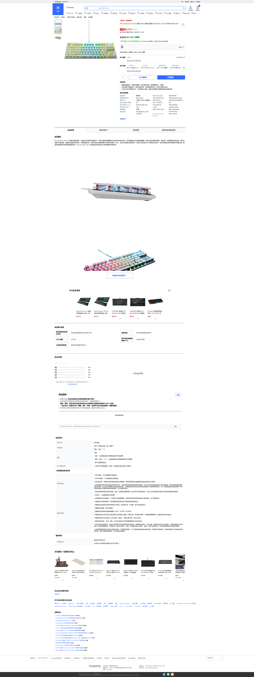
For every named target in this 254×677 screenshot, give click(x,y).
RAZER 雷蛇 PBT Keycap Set (64, 620)
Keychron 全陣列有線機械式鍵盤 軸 (65, 615)
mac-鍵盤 (172, 603)
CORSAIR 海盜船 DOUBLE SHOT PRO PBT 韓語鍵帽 (70, 640)
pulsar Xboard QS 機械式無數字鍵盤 (66, 645)
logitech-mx (71, 603)
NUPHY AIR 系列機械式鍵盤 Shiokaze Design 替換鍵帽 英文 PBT (73, 638)
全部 (86, 8)
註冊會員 (187, 1)
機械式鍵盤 (135, 603)
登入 (182, 1)
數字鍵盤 (92, 603)
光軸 (87, 603)
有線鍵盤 (90, 17)
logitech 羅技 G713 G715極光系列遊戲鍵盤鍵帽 (68, 630)
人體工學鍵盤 (79, 603)
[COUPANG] (95, 666)
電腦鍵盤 (110, 603)
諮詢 (178, 395)
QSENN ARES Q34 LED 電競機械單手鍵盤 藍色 (69, 618)
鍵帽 (116, 603)
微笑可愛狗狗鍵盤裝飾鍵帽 (63, 643)
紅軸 (105, 603)
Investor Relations (43, 657)
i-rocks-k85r (137, 606)
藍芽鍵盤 (145, 606)
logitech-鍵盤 (113, 606)
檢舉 (175, 426)
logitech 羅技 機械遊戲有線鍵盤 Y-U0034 (67, 635)
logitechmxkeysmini (124, 603)
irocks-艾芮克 (128, 606)
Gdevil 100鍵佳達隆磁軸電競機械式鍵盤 (66, 628)
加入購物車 (143, 77)
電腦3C (63, 17)
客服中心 (192, 1)
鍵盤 (85, 17)
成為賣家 (198, 1)
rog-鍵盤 (151, 606)
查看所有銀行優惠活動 (134, 71)
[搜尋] (184, 8)
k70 (93, 606)
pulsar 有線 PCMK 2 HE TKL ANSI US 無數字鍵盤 (69, 650)
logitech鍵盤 (157, 603)
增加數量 (127, 78)
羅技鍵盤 (105, 606)
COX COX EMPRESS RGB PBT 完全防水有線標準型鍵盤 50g (72, 633)
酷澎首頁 (57, 17)
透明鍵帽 (99, 603)
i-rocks (121, 606)
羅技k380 (57, 603)
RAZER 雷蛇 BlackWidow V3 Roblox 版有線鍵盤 (69, 625)
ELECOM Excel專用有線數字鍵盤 (65, 623)
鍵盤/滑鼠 (79, 17)
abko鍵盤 (142, 603)
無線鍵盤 (57, 594)
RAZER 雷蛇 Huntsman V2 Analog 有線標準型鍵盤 (69, 648)
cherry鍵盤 (87, 606)
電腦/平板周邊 (71, 17)
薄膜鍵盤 (149, 603)
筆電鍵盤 (165, 603)
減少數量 (127, 76)
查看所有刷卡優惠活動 (134, 60)
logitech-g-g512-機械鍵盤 (75, 606)
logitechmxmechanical (61, 606)
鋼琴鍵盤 (98, 606)
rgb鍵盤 (64, 603)
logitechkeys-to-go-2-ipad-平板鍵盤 (186, 603)
